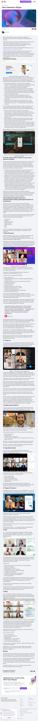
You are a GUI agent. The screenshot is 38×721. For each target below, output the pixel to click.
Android (18, 273)
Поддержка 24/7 (30, 705)
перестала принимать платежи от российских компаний (18, 48)
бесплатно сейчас (15, 665)
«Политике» (7, 692)
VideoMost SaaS (6, 450)
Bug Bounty (21, 715)
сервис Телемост (17, 490)
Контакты (21, 701)
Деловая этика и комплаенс (24, 710)
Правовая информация (23, 711)
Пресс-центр (22, 702)
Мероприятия (30, 704)
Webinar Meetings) (15, 235)
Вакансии (21, 704)
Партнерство (22, 705)
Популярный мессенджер (8, 342)
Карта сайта (21, 714)
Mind (4, 594)
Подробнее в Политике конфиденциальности (9, 715)
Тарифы (21, 699)
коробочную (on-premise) (25, 319)
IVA (3, 532)
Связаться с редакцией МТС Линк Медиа (26, 712)
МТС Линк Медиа (30, 699)
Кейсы (29, 701)
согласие (8, 690)
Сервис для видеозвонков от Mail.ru (10, 407)
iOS (21, 273)
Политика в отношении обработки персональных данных (28, 708)
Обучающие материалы (31, 702)
